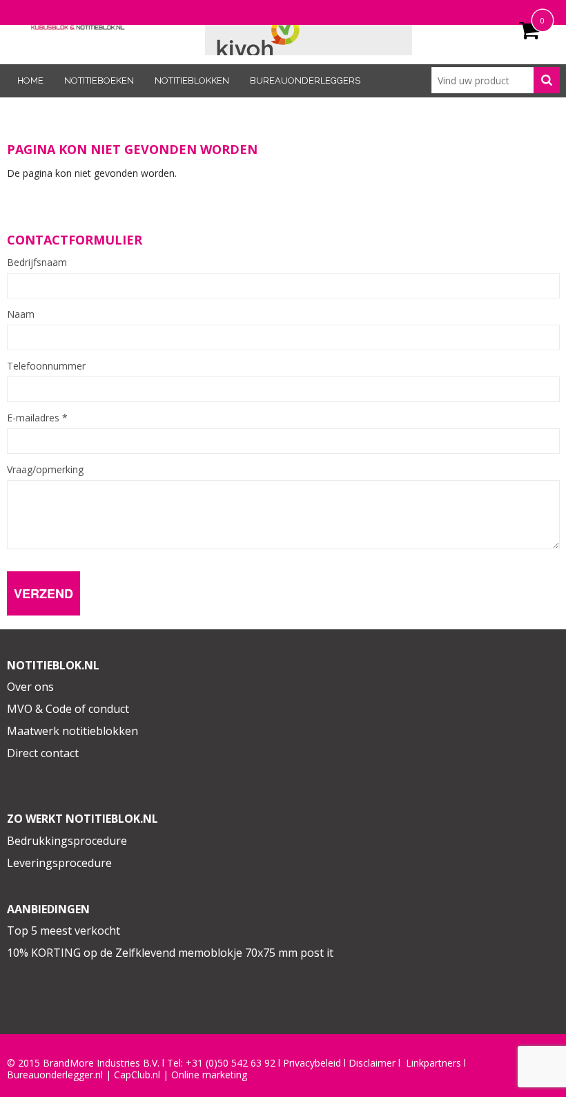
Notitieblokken (192, 80)
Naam (21, 314)
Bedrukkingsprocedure (67, 840)
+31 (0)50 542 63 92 (230, 1063)
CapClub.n (136, 1074)
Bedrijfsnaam (37, 262)
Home (30, 80)
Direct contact (43, 753)
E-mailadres (37, 418)
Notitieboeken (99, 80)
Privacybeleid (312, 1063)
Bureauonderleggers (305, 80)
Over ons (30, 686)
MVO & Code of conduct (68, 708)
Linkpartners (433, 1063)
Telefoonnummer (46, 366)
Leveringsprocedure (59, 862)
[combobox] (495, 80)
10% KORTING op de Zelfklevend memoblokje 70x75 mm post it (170, 952)
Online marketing (209, 1074)
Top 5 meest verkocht (63, 930)
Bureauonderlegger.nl (55, 1074)
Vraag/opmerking (45, 470)
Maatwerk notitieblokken (72, 730)
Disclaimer (372, 1063)
